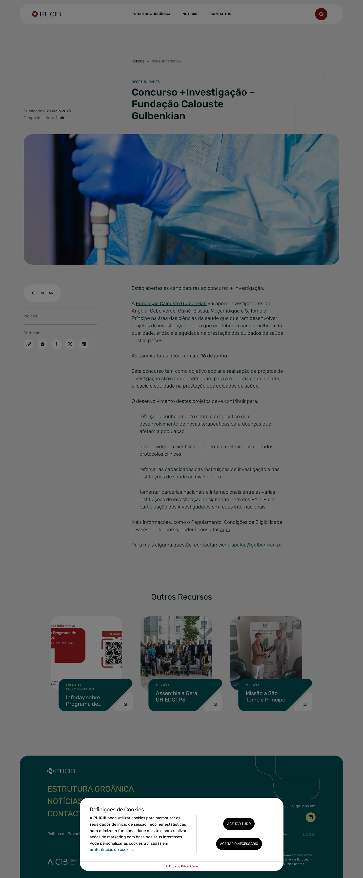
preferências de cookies (112, 849)
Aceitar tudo (239, 824)
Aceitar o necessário (239, 844)
